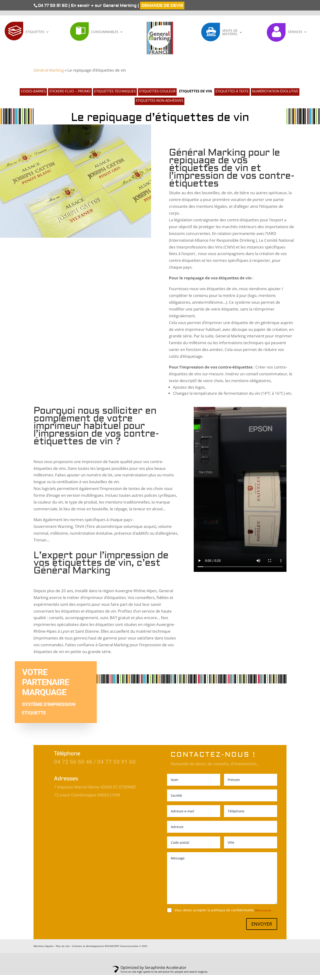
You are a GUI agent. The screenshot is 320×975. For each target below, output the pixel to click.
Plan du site (63, 946)
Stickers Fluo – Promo (70, 91)
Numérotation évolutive (275, 91)
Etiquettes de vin (195, 91)
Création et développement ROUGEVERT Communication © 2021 (110, 946)
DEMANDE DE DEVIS (162, 5)
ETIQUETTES (35, 31)
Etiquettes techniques (115, 91)
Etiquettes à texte (232, 91)
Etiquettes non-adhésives (159, 101)
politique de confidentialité (232, 910)
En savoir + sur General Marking (104, 5)
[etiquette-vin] (75, 236)
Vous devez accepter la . (223, 910)
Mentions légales (43, 946)
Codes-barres (33, 91)
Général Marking (48, 70)
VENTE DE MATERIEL (230, 32)
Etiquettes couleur (157, 91)
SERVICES (295, 31)
